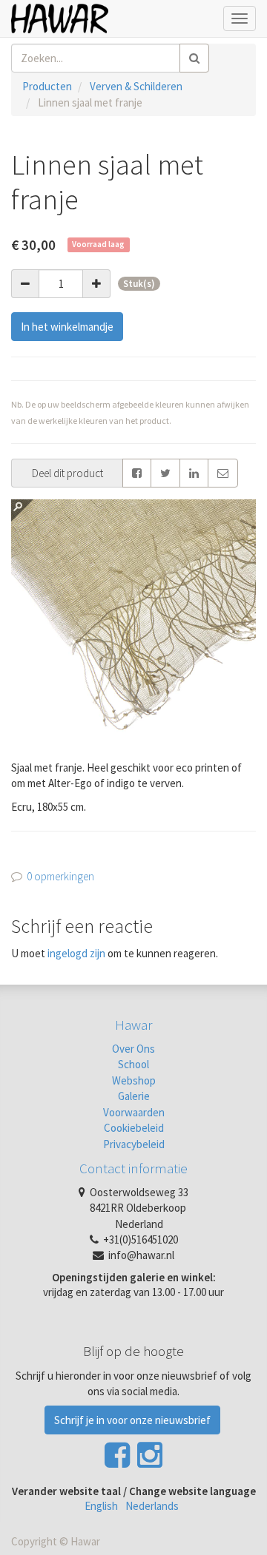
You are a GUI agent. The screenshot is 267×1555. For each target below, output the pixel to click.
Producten (47, 86)
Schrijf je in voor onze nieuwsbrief (132, 1420)
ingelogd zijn (76, 953)
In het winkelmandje (67, 327)
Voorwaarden (134, 1112)
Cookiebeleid (134, 1128)
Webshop (134, 1080)
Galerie (134, 1096)
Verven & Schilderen (136, 86)
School (133, 1064)
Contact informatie (133, 1168)
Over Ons (133, 1049)
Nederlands (152, 1506)
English (101, 1506)
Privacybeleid (134, 1144)
